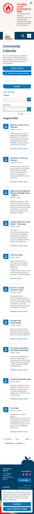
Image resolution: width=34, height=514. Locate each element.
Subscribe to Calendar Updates (18, 73)
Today (17, 439)
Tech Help (14, 408)
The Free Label (16, 255)
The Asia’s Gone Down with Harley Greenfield (19, 349)
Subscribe (24, 480)
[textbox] (5, 99)
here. (27, 25)
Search (17, 86)
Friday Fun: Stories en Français (19, 159)
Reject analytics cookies (17, 509)
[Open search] (23, 36)
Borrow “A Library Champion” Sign (17, 289)
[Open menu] (29, 36)
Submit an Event (17, 68)
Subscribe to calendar (14, 443)
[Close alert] (31, 3)
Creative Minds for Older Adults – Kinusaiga (20, 223)
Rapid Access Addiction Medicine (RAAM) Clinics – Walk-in (20, 193)
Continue (17, 504)
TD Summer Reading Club (20, 379)
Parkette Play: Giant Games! (15, 322)
